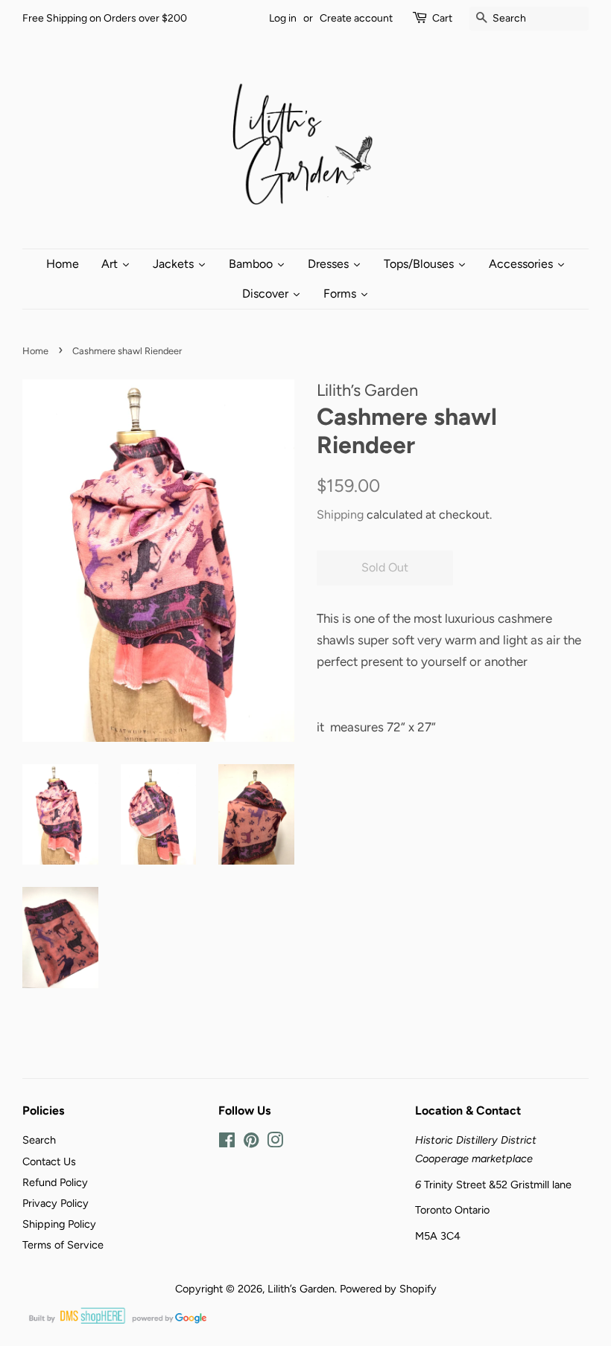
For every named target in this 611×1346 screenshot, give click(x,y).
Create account (356, 18)
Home (35, 350)
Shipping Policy (59, 1224)
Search (39, 1140)
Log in (283, 18)
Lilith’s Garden (301, 1288)
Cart (442, 18)
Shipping (340, 514)
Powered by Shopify (388, 1288)
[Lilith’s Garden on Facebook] (226, 1143)
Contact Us (49, 1161)
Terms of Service (63, 1245)
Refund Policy (55, 1182)
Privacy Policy (55, 1203)
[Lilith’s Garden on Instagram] (275, 1143)
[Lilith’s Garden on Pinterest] (251, 1143)
